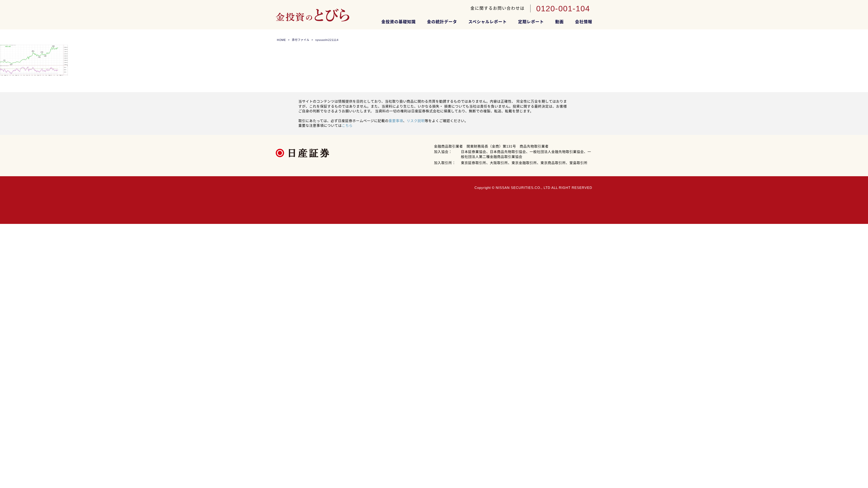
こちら (347, 125)
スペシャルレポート (487, 22)
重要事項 (396, 121)
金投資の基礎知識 (398, 22)
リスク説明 (416, 121)
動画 (559, 22)
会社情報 (583, 22)
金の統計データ (442, 22)
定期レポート (531, 22)
